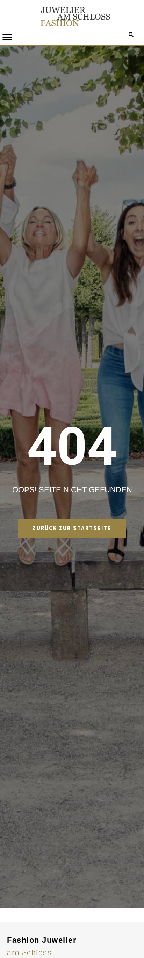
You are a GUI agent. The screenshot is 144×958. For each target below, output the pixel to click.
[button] (131, 34)
